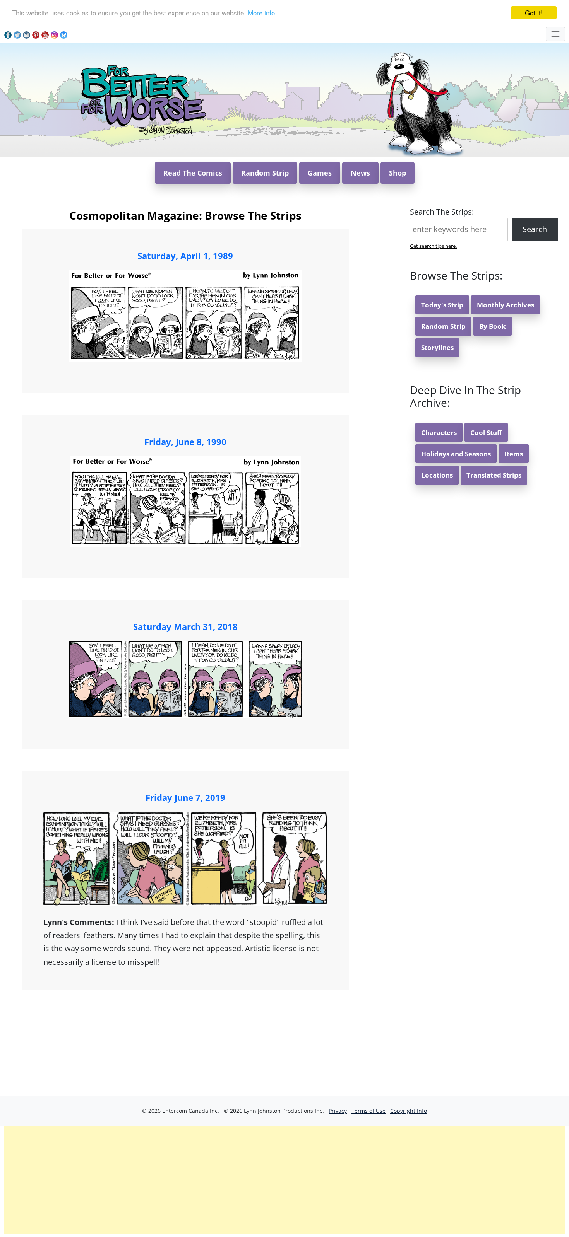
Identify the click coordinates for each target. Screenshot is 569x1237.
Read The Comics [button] (192, 172)
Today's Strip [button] (442, 304)
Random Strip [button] (265, 172)
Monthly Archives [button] (505, 304)
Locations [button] (437, 475)
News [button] (360, 172)
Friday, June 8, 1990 (185, 441)
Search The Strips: (442, 211)
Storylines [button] (437, 347)
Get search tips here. (433, 245)
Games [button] (320, 172)
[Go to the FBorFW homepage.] (142, 99)
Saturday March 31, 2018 (185, 626)
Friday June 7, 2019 (185, 797)
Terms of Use (368, 1110)
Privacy (338, 1110)
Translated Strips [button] (493, 475)
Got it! (534, 12)
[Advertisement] (284, 1180)
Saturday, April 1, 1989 (185, 255)
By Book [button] (492, 326)
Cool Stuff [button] (486, 432)
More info (261, 13)
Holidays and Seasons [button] (456, 453)
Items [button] (513, 453)
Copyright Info (408, 1110)
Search (535, 229)
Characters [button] (439, 432)
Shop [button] (397, 172)
